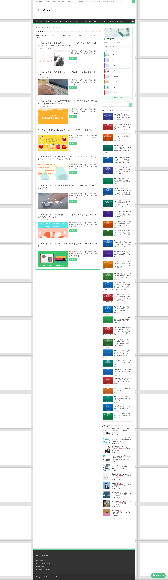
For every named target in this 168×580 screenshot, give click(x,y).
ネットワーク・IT (46, 27)
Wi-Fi (91, 1)
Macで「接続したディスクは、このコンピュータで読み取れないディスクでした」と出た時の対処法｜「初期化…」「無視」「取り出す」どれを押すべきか (117, 286)
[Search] (133, 1)
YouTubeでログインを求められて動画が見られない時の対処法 (123, 371)
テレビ (74, 1)
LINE (63, 1)
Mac (59, 1)
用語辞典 (105, 1)
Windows (53, 1)
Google (69, 1)
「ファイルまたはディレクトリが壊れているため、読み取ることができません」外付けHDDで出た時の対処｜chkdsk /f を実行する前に (116, 298)
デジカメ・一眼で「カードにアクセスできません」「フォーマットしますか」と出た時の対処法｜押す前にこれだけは (116, 265)
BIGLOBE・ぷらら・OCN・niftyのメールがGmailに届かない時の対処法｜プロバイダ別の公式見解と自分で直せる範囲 (117, 192)
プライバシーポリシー (43, 563)
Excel (86, 1)
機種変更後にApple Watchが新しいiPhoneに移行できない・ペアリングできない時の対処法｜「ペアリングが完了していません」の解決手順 (117, 331)
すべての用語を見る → (117, 98)
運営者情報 (40, 560)
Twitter (50, 48)
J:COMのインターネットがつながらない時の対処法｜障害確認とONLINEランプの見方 (122, 223)
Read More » (73, 58)
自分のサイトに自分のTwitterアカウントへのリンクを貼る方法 (65, 130)
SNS (53, 27)
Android (47, 1)
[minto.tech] (44, 9)
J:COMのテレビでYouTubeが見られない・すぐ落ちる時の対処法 (122, 362)
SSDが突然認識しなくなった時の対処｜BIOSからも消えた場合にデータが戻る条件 (122, 275)
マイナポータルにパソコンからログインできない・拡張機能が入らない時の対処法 (122, 406)
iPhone (41, 1)
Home (37, 27)
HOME (35, 1)
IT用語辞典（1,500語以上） (45, 569)
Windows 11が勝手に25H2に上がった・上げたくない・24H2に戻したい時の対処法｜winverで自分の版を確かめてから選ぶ (117, 149)
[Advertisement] (98, 11)
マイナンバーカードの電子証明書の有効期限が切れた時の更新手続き (122, 398)
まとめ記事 (97, 1)
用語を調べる (158, 575)
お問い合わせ (113, 1)
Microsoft (80, 1)
